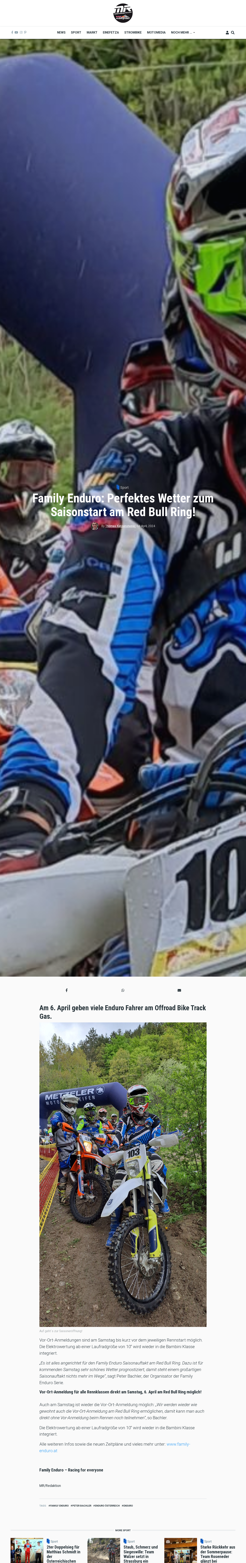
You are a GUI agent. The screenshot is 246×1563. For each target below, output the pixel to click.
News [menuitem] (61, 32)
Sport (124, 487)
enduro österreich (107, 1505)
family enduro (59, 1505)
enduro (128, 1505)
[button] (66, 990)
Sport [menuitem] (76, 32)
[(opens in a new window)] (12, 32)
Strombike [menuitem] (133, 32)
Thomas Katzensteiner (120, 526)
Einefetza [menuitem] (111, 32)
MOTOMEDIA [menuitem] (156, 32)
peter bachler (81, 1505)
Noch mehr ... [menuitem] (180, 34)
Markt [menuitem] (92, 32)
